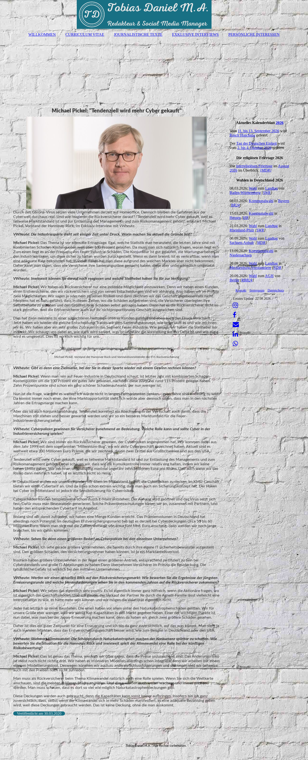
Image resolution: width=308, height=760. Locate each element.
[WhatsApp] (235, 343)
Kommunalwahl (261, 201)
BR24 (235, 205)
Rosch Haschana (242, 135)
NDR (277, 268)
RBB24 (246, 280)
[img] (154, 14)
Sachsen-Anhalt (242, 243)
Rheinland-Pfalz (242, 230)
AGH (269, 276)
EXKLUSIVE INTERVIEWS (195, 34)
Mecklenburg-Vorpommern (250, 268)
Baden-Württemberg (245, 193)
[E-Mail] (235, 324)
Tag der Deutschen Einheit (256, 143)
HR (245, 218)
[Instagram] (235, 305)
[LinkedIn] (235, 334)
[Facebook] (234, 314)
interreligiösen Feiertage (254, 166)
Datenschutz (276, 290)
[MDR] (265, 170)
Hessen (235, 218)
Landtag (271, 188)
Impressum (257, 290)
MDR (261, 243)
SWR (266, 193)
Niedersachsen (241, 255)
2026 (279, 123)
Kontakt (241, 290)
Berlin (234, 280)
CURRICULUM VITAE (84, 34)
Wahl (253, 188)
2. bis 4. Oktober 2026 (254, 148)
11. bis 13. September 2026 (258, 131)
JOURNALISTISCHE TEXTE (138, 34)
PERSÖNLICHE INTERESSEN (254, 34)
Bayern (283, 201)
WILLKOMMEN (42, 34)
